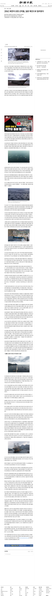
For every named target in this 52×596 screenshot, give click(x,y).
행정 (10, 595)
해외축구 (34, 594)
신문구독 (43, 3)
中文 (51, 3)
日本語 (49, 3)
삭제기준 (32, 551)
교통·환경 (20, 595)
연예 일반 (40, 588)
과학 (25, 591)
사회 (19, 587)
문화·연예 (40, 587)
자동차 (26, 594)
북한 (10, 592)
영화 (40, 595)
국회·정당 (11, 591)
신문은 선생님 (48, 591)
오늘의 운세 (47, 592)
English (46, 3)
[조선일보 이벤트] (18, 545)
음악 (42, 591)
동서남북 (2, 594)
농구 (33, 595)
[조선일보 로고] (26, 2)
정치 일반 (11, 588)
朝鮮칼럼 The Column (4, 591)
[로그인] (51, 5)
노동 (19, 594)
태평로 (2, 592)
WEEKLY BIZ (27, 588)
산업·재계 (26, 592)
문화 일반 (40, 594)
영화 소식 (40, 591)
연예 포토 (40, 592)
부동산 (26, 595)
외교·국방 (9, 8)
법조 (19, 591)
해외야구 (34, 591)
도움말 (29, 551)
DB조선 (47, 595)
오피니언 (2, 587)
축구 (33, 592)
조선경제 (26, 587)
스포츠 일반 (34, 588)
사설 (1, 588)
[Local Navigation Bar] (1, 5)
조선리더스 (47, 587)
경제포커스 (2, 595)
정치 (5, 8)
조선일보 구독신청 (48, 588)
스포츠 (34, 587)
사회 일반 (20, 588)
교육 (19, 592)
